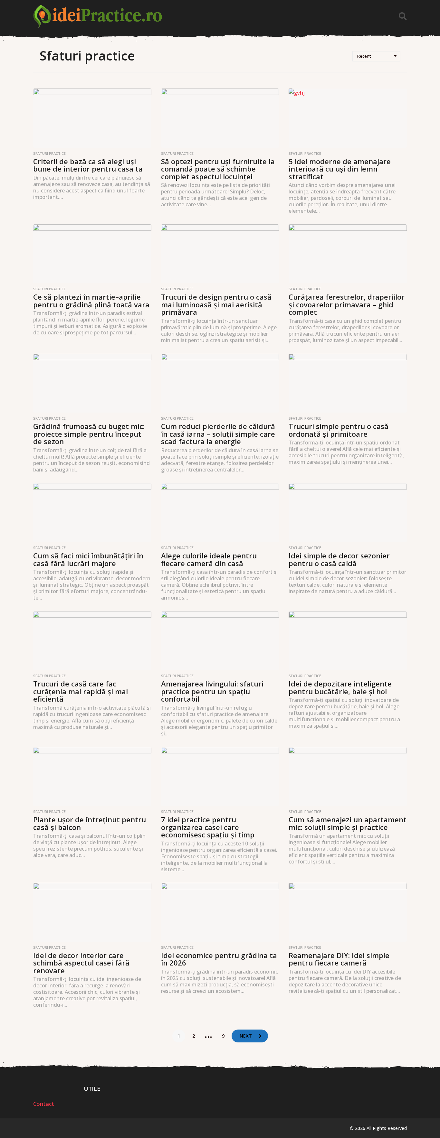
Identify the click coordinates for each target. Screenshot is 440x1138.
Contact (43, 1103)
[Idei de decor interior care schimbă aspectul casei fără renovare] (92, 912)
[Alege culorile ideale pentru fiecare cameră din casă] (220, 512)
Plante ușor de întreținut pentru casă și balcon (89, 823)
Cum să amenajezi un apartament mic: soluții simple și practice (348, 823)
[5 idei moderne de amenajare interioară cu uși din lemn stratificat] (348, 118)
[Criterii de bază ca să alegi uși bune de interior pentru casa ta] (92, 118)
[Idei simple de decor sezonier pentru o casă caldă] (348, 512)
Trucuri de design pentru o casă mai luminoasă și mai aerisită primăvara (216, 304)
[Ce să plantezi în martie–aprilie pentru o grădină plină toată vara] (92, 253)
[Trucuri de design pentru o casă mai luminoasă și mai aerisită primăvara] (220, 253)
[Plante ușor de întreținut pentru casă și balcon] (92, 776)
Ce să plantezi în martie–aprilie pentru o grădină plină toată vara (91, 300)
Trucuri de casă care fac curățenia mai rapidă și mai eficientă (80, 691)
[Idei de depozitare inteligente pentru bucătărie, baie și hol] (348, 640)
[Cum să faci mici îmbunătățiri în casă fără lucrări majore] (92, 512)
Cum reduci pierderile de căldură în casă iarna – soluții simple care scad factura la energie (218, 433)
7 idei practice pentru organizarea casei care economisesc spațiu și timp (207, 827)
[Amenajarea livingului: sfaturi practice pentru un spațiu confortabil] (220, 640)
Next (246, 1036)
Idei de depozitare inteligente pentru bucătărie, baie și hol (340, 687)
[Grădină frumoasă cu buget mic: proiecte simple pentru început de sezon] (92, 383)
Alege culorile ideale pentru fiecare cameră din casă (209, 559)
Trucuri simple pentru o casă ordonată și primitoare (338, 430)
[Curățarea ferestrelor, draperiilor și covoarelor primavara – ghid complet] (348, 253)
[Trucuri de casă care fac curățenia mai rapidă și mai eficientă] (92, 640)
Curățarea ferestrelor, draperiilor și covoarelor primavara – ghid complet (347, 304)
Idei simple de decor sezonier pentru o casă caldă (339, 559)
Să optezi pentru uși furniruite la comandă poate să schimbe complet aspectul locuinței (218, 168)
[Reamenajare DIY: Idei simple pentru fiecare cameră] (348, 912)
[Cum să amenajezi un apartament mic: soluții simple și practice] (348, 776)
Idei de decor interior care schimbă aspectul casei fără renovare (81, 962)
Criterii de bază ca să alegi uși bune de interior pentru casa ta (88, 165)
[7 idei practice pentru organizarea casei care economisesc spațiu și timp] (220, 776)
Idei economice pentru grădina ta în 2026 (219, 959)
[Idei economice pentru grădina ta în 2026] (220, 912)
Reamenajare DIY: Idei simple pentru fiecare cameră (339, 959)
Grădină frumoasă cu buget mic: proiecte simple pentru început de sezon (89, 433)
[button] (403, 16)
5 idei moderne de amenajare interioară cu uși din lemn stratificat (340, 168)
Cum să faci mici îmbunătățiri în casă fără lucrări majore (88, 559)
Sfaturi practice (49, 153)
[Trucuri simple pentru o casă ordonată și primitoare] (348, 383)
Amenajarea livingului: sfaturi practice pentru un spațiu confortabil (212, 691)
